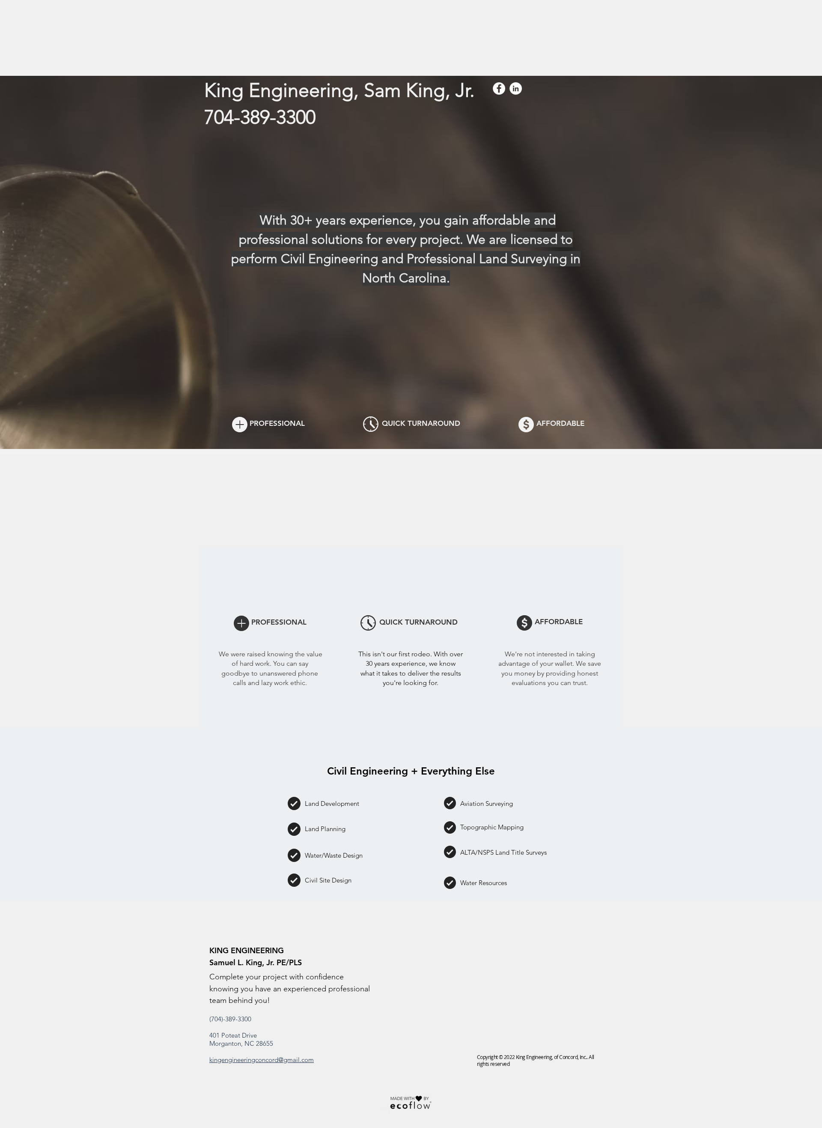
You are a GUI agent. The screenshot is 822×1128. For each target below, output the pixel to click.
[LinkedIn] (515, 88)
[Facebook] (499, 88)
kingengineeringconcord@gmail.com (261, 1060)
